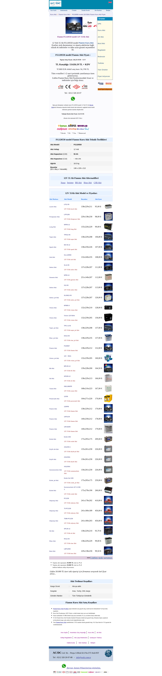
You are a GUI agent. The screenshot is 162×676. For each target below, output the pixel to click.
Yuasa (63, 183)
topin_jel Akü (53, 328)
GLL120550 (67, 255)
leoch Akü (52, 207)
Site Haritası (83, 643)
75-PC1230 (67, 508)
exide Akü (52, 439)
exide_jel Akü (53, 480)
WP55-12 (67, 224)
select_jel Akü (54, 297)
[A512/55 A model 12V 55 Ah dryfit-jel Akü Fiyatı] (108, 452)
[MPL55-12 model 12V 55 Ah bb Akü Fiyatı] (108, 372)
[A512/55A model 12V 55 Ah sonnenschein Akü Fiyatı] (108, 474)
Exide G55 (67, 437)
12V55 (66, 396)
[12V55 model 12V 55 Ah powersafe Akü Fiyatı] (108, 402)
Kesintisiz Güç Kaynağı (78, 632)
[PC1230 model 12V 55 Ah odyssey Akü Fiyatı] (108, 504)
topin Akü (52, 237)
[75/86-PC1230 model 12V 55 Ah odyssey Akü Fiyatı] (108, 524)
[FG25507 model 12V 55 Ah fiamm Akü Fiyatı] (108, 351)
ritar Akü (52, 541)
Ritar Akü (88, 183)
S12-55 (66, 285)
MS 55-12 (67, 245)
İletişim (93, 643)
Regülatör (102, 50)
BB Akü (78, 183)
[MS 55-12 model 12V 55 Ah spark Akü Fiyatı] (108, 250)
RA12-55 (67, 539)
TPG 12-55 (67, 326)
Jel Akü (101, 37)
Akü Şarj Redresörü (80, 638)
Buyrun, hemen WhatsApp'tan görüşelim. (83, 668)
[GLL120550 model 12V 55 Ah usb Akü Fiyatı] (108, 261)
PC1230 (66, 498)
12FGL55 (67, 417)
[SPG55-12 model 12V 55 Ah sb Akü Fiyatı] (108, 382)
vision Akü (53, 308)
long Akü (52, 227)
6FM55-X (67, 305)
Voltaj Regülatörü (66, 638)
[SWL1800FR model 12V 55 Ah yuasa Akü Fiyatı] (108, 392)
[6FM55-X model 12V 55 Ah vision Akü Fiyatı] (108, 310)
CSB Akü (97, 183)
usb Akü (52, 257)
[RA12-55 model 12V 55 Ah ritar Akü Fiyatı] (108, 544)
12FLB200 (67, 427)
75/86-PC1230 (68, 518)
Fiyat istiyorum (104, 76)
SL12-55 (66, 265)
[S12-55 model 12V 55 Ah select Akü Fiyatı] (108, 291)
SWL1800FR (68, 386)
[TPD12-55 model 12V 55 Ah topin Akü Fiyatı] (108, 240)
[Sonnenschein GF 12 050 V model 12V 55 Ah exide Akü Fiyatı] (108, 494)
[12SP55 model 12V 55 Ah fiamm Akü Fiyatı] (108, 412)
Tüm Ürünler (103, 70)
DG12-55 (67, 336)
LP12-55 (66, 204)
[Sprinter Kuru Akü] (91, 25)
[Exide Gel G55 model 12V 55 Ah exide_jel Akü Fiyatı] (108, 484)
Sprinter (70, 183)
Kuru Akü (53, 14)
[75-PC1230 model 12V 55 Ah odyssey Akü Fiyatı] (108, 514)
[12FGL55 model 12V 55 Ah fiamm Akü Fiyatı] (108, 422)
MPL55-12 (67, 366)
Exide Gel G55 (68, 478)
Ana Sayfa (64, 632)
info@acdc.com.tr (83, 657)
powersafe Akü (54, 399)
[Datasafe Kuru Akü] (80, 25)
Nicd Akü (101, 43)
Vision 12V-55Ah (69, 315)
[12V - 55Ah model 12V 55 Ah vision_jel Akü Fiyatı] (108, 362)
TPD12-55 (67, 235)
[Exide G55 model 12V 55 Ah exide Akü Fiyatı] (108, 442)
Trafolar (101, 63)
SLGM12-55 (68, 295)
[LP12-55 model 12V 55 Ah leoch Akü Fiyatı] (108, 210)
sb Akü (51, 378)
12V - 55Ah (67, 356)
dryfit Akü (52, 459)
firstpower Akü (54, 217)
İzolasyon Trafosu (96, 638)
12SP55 (66, 406)
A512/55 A (67, 447)
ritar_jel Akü (53, 338)
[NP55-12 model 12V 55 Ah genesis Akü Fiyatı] (108, 281)
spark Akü (52, 247)
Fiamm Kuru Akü (64, 14)
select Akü (52, 267)
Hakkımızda (71, 643)
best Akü (52, 551)
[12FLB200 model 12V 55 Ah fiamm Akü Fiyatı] (108, 433)
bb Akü (51, 368)
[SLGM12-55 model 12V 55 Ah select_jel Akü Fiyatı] (108, 301)
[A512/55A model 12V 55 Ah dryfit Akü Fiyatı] (108, 462)
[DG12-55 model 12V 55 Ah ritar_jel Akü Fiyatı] (108, 341)
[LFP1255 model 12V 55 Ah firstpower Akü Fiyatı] (108, 220)
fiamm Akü (53, 348)
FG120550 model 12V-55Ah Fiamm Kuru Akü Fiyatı (88, 14)
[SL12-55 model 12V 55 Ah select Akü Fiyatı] (108, 271)
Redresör (101, 57)
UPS (99, 24)
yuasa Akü (52, 388)
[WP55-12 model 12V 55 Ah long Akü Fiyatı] (108, 230)
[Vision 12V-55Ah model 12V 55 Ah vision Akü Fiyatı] (108, 321)
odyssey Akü (53, 500)
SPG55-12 (67, 376)
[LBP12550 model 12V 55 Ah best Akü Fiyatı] (108, 555)
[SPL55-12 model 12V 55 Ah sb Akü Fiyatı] (108, 534)
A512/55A (67, 457)
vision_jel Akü (54, 358)
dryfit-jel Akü (54, 449)
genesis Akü (53, 277)
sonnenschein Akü (55, 470)
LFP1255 (67, 214)
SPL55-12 (67, 529)
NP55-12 (66, 275)
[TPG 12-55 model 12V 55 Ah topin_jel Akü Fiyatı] (108, 331)
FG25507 (67, 346)
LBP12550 (67, 549)
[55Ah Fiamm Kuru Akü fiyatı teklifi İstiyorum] (105, 90)
